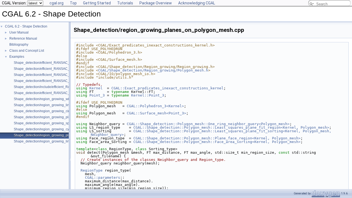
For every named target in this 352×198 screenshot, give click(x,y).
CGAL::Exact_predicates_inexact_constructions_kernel (167, 88)
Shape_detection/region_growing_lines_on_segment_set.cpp (60, 141)
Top (73, 3)
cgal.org (57, 3)
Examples (16, 57)
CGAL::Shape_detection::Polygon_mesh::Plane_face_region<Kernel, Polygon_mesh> (217, 138)
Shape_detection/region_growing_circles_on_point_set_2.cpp (60, 111)
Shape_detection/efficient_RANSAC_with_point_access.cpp (59, 81)
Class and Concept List (26, 51)
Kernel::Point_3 (147, 95)
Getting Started (97, 3)
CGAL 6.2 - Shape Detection (26, 26)
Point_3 (97, 95)
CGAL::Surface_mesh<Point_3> (156, 113)
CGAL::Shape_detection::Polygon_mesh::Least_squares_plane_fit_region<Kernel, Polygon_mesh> (231, 127)
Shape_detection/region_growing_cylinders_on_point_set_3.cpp (62, 129)
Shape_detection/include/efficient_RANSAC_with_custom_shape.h (64, 87)
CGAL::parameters (102, 177)
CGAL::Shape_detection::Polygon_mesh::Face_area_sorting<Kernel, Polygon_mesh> (217, 142)
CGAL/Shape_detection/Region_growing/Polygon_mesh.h (153, 70)
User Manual (19, 32)
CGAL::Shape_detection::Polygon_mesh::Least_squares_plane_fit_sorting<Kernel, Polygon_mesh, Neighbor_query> (212, 133)
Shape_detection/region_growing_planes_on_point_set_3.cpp (61, 117)
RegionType (92, 170)
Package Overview (155, 3)
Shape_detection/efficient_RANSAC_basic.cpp (49, 63)
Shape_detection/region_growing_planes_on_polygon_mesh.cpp (63, 135)
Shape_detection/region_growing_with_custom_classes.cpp (59, 99)
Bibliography (18, 44)
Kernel (96, 88)
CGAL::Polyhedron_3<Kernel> (155, 106)
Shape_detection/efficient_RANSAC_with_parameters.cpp (57, 75)
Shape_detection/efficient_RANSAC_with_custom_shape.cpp (60, 93)
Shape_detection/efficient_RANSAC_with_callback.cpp (55, 69)
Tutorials (125, 3)
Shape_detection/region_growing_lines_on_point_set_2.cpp (59, 105)
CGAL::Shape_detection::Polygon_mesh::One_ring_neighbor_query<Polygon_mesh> (208, 124)
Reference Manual (23, 38)
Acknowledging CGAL (196, 3)
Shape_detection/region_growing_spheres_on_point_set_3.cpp (61, 123)
